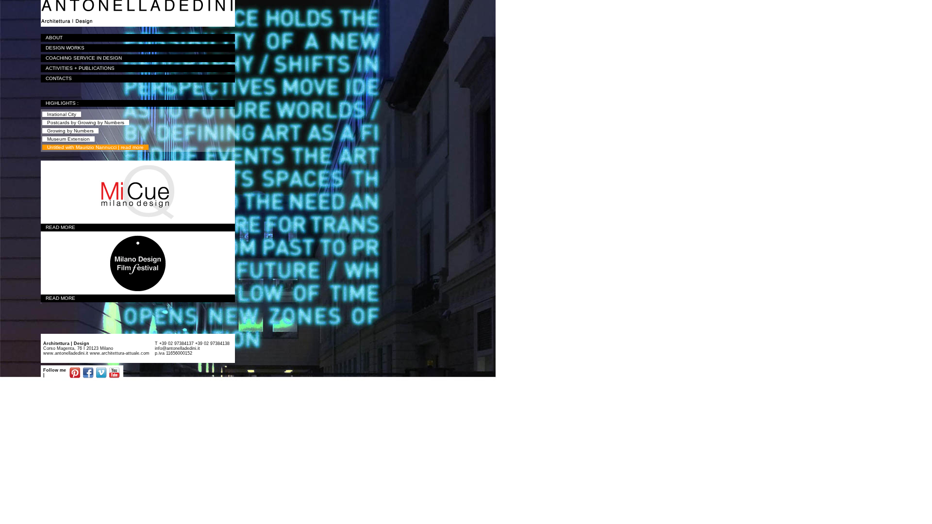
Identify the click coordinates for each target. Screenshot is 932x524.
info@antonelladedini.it (177, 348)
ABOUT (54, 37)
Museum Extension (68, 139)
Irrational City (61, 114)
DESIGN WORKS (65, 47)
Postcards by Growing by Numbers (85, 122)
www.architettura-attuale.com (119, 353)
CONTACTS (59, 78)
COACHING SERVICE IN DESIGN (84, 58)
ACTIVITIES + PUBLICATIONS (80, 68)
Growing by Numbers (70, 130)
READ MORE (60, 227)
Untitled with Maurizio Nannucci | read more (95, 147)
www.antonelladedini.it (65, 353)
